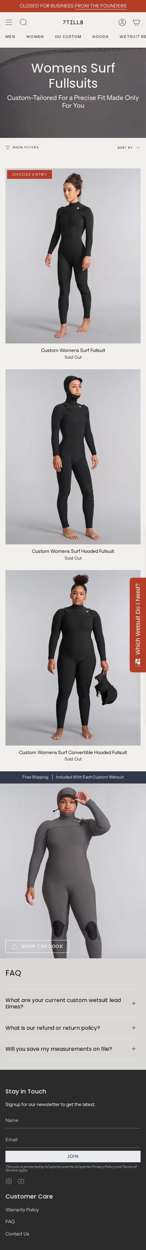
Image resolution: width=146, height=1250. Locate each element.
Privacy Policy (103, 1167)
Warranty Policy (22, 1210)
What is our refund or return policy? (52, 1028)
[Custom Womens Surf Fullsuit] (73, 255)
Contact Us (17, 1234)
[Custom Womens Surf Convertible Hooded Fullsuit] (73, 657)
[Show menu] (9, 22)
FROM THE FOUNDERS (101, 6)
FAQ (10, 1221)
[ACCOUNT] (122, 22)
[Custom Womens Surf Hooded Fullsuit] (73, 456)
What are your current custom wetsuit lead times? (63, 1003)
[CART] (136, 22)
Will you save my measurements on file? (58, 1049)
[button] (23, 22)
